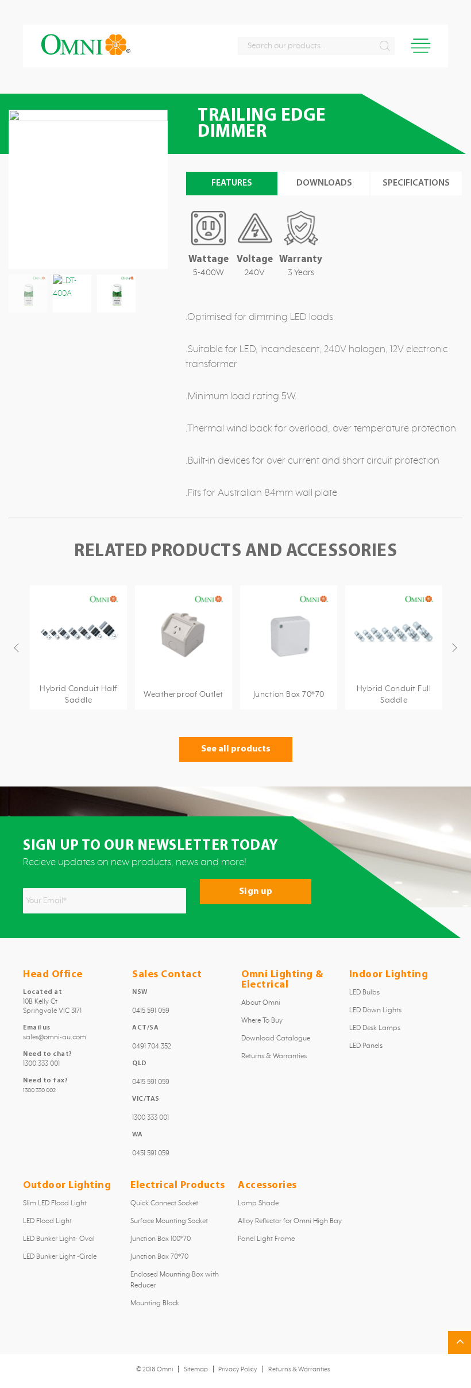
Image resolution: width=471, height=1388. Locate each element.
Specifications (416, 183)
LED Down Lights (375, 1011)
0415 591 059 (150, 1011)
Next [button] (456, 647)
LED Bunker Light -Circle (59, 1257)
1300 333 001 (41, 1064)
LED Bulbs (364, 993)
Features (231, 183)
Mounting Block (154, 1304)
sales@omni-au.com (54, 1038)
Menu (421, 45)
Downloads (324, 183)
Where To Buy (262, 1021)
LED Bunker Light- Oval (59, 1239)
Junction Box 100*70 (160, 1239)
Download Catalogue (275, 1039)
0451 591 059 (150, 1154)
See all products (236, 749)
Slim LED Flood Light (55, 1204)
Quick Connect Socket (164, 1204)
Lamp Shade (258, 1204)
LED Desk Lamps (374, 1028)
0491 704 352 (151, 1047)
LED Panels (366, 1046)
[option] (78, 647)
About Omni (260, 1003)
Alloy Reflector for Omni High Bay (290, 1221)
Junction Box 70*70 (159, 1257)
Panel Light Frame (266, 1239)
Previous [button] (18, 647)
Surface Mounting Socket (169, 1221)
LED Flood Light (47, 1221)
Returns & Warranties (274, 1056)
